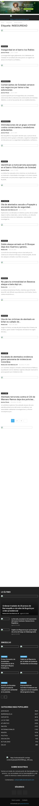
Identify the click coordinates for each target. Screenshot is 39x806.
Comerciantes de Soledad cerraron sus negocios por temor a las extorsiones (17, 87)
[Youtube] (25, 792)
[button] (36, 17)
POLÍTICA (4, 735)
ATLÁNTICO (5, 723)
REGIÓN (4, 732)
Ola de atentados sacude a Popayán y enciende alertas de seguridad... (19, 205)
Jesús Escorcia (24, 803)
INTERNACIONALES (7, 729)
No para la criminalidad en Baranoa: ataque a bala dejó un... (18, 283)
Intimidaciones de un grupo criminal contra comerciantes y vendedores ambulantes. (18, 127)
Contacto (24, 800)
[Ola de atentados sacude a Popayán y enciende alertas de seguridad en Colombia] (19, 193)
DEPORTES (5, 717)
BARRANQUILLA (6, 81)
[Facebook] (14, 792)
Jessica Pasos (5, 52)
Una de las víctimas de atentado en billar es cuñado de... (18, 320)
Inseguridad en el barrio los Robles (17, 50)
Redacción (4, 249)
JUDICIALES (4, 46)
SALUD (3, 745)
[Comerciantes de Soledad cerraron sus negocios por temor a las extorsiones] (19, 73)
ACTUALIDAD (5, 201)
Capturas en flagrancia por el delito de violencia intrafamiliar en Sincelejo (29, 661)
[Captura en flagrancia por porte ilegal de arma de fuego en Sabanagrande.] (5, 632)
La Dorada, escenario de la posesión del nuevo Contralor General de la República (23, 621)
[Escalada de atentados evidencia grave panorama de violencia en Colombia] (19, 345)
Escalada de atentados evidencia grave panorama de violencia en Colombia (17, 359)
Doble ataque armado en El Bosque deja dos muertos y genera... (18, 245)
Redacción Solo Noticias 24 (9, 210)
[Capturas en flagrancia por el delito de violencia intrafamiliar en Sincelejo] (29, 652)
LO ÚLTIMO (4, 353)
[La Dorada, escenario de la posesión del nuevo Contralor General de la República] (5, 621)
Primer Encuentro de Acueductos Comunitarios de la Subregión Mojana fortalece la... (8, 663)
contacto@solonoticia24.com (24, 780)
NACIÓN (4, 726)
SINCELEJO (4, 656)
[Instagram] (19, 792)
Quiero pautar (16, 800)
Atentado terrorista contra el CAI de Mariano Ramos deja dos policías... (18, 398)
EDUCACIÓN (5, 739)
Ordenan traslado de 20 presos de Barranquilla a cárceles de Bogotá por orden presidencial (18, 608)
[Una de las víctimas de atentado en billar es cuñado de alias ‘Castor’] (19, 308)
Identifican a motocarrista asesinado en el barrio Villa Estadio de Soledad (18, 166)
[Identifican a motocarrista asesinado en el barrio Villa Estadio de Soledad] (19, 153)
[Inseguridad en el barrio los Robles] (19, 38)
